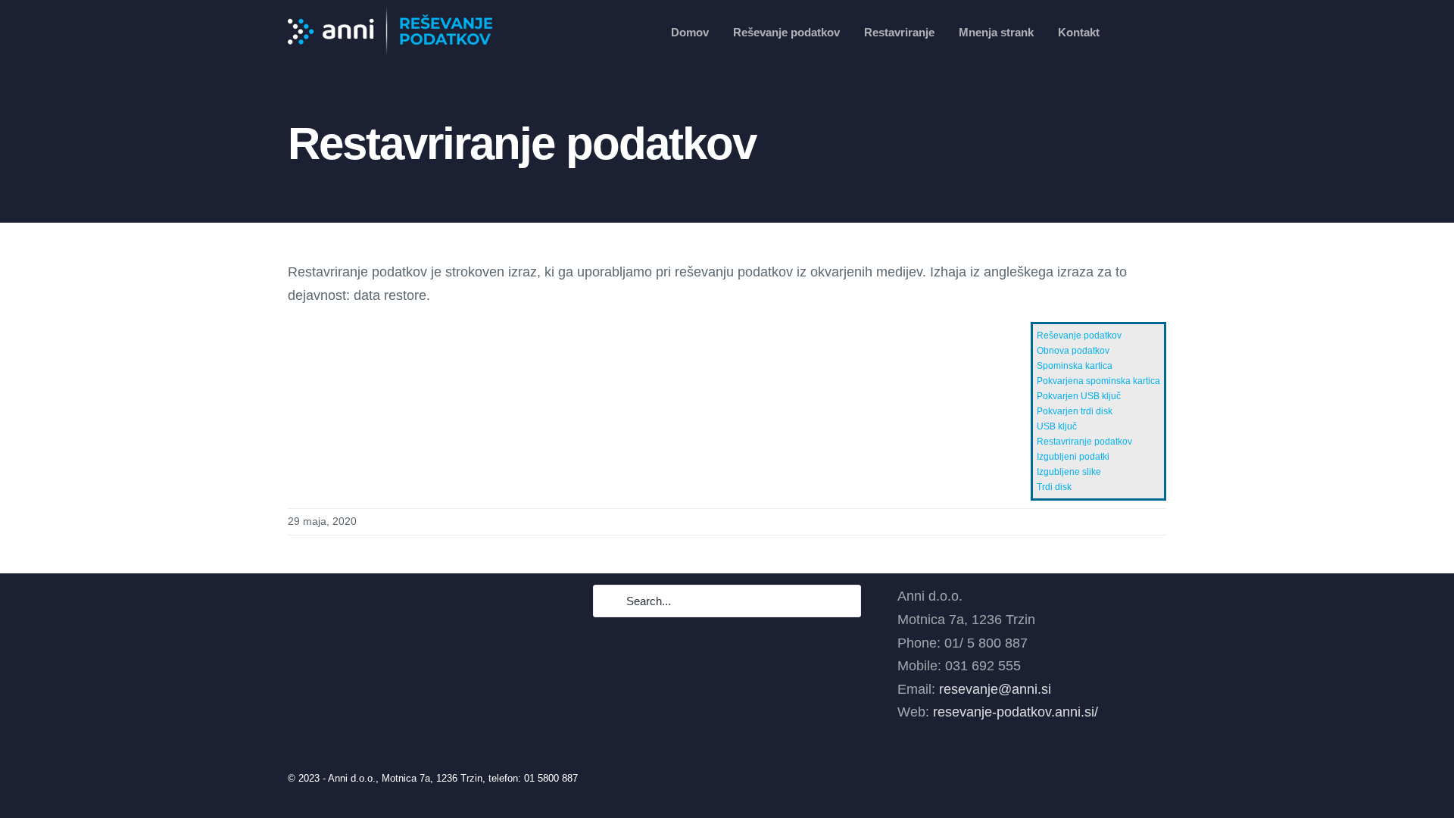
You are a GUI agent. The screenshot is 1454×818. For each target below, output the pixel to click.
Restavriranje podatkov (1084, 441)
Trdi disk (1054, 487)
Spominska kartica (1074, 366)
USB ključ (1057, 426)
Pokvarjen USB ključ (1079, 396)
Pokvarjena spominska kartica (1098, 381)
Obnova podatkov (1073, 350)
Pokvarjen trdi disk (1074, 411)
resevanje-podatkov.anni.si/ (1015, 712)
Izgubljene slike (1069, 472)
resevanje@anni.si (995, 689)
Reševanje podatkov (1079, 335)
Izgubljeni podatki (1073, 456)
